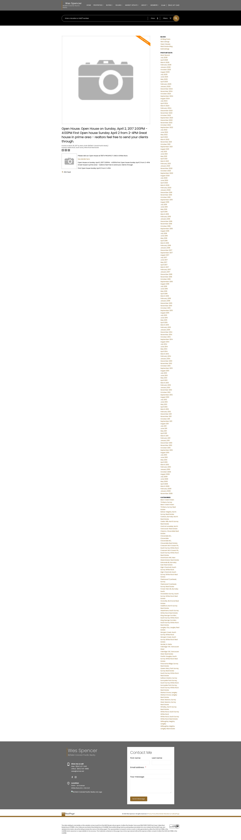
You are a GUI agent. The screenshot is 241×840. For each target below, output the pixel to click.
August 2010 (165, 452)
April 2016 (164, 294)
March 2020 (165, 185)
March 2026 (165, 62)
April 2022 (164, 137)
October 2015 (165, 308)
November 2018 (166, 224)
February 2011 (165, 438)
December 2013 (166, 361)
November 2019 (166, 195)
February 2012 (166, 412)
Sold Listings (165, 49)
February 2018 (166, 245)
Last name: (157, 758)
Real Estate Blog (166, 46)
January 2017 (165, 272)
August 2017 (165, 255)
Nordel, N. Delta (166, 644)
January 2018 (165, 248)
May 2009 (164, 481)
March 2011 (164, 436)
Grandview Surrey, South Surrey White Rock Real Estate (170, 596)
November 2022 (166, 123)
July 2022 (164, 130)
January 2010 (165, 469)
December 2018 (166, 221)
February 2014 (166, 356)
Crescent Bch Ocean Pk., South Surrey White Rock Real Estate (170, 552)
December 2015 (166, 303)
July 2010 (164, 455)
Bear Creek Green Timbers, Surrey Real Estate (168, 507)
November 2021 (166, 142)
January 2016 (165, 301)
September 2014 (167, 339)
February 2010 (166, 467)
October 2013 (165, 366)
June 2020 (164, 180)
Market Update (131, 5)
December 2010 (166, 443)
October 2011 (165, 419)
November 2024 (166, 91)
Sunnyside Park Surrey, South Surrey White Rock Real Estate (170, 687)
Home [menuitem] (89, 5)
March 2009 (165, 486)
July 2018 (164, 233)
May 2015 (164, 320)
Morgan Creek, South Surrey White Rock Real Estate (169, 639)
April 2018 (164, 241)
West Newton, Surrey (168, 700)
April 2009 (164, 484)
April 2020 (164, 183)
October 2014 (166, 337)
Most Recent (165, 55)
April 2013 (164, 380)
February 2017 (166, 269)
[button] (72, 777)
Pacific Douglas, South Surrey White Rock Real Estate (169, 658)
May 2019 (164, 209)
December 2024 (167, 89)
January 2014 (165, 359)
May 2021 (164, 156)
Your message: (137, 776)
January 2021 (165, 166)
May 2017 (164, 262)
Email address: (137, 767)
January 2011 (165, 440)
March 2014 (165, 354)
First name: (135, 758)
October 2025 (166, 70)
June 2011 (164, 428)
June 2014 (164, 347)
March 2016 (165, 296)
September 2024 (167, 96)
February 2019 (166, 216)
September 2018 (167, 229)
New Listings (165, 42)
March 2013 (165, 383)
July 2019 (164, 204)
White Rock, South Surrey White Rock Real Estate (83, 147)
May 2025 (164, 79)
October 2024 (166, 94)
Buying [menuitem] (109, 5)
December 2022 (166, 120)
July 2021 (164, 151)
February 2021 (166, 164)
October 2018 (165, 226)
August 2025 (165, 72)
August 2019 (165, 202)
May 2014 (164, 349)
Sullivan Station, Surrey (169, 678)
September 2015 (167, 310)
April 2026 (164, 60)
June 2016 (164, 289)
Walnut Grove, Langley (169, 692)
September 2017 (167, 253)
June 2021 (164, 154)
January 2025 (165, 86)
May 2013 (164, 378)
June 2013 (164, 375)
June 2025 (164, 77)
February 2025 (166, 84)
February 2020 (166, 188)
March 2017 (165, 267)
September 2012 (167, 395)
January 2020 (165, 190)
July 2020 (164, 178)
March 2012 (165, 409)
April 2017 (164, 265)
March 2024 (165, 106)
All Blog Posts (165, 39)
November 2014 (166, 334)
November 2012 (166, 390)
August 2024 (165, 98)
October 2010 (165, 448)
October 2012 (165, 392)
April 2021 (164, 159)
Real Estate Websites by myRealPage (168, 814)
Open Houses (165, 44)
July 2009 (164, 477)
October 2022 (166, 125)
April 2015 (164, 322)
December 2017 (166, 250)
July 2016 (164, 286)
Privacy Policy (152, 814)
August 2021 (165, 149)
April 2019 (164, 212)
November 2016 (166, 277)
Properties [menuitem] (97, 5)
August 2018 (165, 231)
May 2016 (164, 291)
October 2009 (166, 472)
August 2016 (165, 284)
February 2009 (166, 489)
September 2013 (167, 368)
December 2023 (166, 111)
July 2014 (164, 344)
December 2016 (166, 274)
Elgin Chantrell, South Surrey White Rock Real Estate (169, 574)
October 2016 (165, 279)
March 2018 (165, 243)
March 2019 (165, 214)
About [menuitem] (143, 5)
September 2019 (167, 200)
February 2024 (166, 108)
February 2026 (166, 65)
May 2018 (164, 238)
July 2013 (164, 373)
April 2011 (164, 433)
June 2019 (164, 207)
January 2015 (165, 330)
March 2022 (165, 139)
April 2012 (164, 407)
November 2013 (166, 363)
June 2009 (164, 479)
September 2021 (167, 147)
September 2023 (167, 118)
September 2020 (167, 173)
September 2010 (167, 450)
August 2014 (165, 342)
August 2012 (165, 397)
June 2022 (164, 132)
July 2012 (164, 399)
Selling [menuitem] (118, 5)
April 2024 (164, 103)
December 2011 (166, 414)
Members (153, 5)
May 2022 (164, 135)
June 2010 (164, 457)
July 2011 (164, 426)
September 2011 (166, 421)
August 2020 (165, 176)
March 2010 (165, 465)
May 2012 (164, 404)
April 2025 (164, 82)
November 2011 (166, 416)
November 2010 (166, 445)
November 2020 (166, 168)
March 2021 (165, 161)
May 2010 (164, 460)
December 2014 (166, 332)
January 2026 (165, 67)
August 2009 (165, 474)
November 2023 (166, 113)
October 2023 (166, 115)
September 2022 (167, 127)
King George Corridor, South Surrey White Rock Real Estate (170, 622)
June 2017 (164, 260)
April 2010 (164, 462)
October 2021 (165, 144)
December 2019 (166, 192)
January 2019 (165, 219)
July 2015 (164, 315)
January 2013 (165, 387)
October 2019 (165, 197)
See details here (84, 159)
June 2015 (164, 318)
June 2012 (164, 402)
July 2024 (164, 101)
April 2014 (164, 351)
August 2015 (165, 313)
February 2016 (166, 298)
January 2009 (165, 491)
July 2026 (164, 57)
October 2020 (166, 171)
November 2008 (166, 493)
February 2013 (166, 385)
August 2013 (165, 371)
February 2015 (166, 327)
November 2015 (166, 306)
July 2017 (164, 257)
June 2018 (164, 236)
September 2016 (167, 282)
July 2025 (164, 74)
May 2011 (164, 431)
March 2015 (165, 325)
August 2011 (165, 424)
